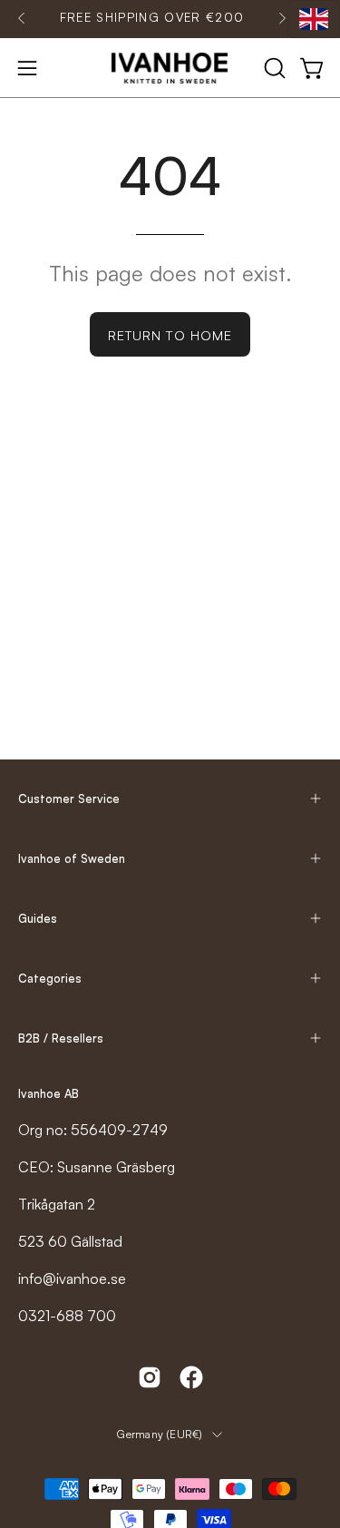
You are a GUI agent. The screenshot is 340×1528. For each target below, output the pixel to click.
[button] (273, 68)
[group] (152, 18)
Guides (37, 918)
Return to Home (170, 335)
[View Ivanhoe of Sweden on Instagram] (149, 1377)
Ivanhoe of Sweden (71, 858)
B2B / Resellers (60, 1038)
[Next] (282, 18)
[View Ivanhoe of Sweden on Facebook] (191, 1377)
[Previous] (22, 18)
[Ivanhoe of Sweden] (170, 68)
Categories (50, 978)
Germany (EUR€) (159, 1434)
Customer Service (69, 798)
